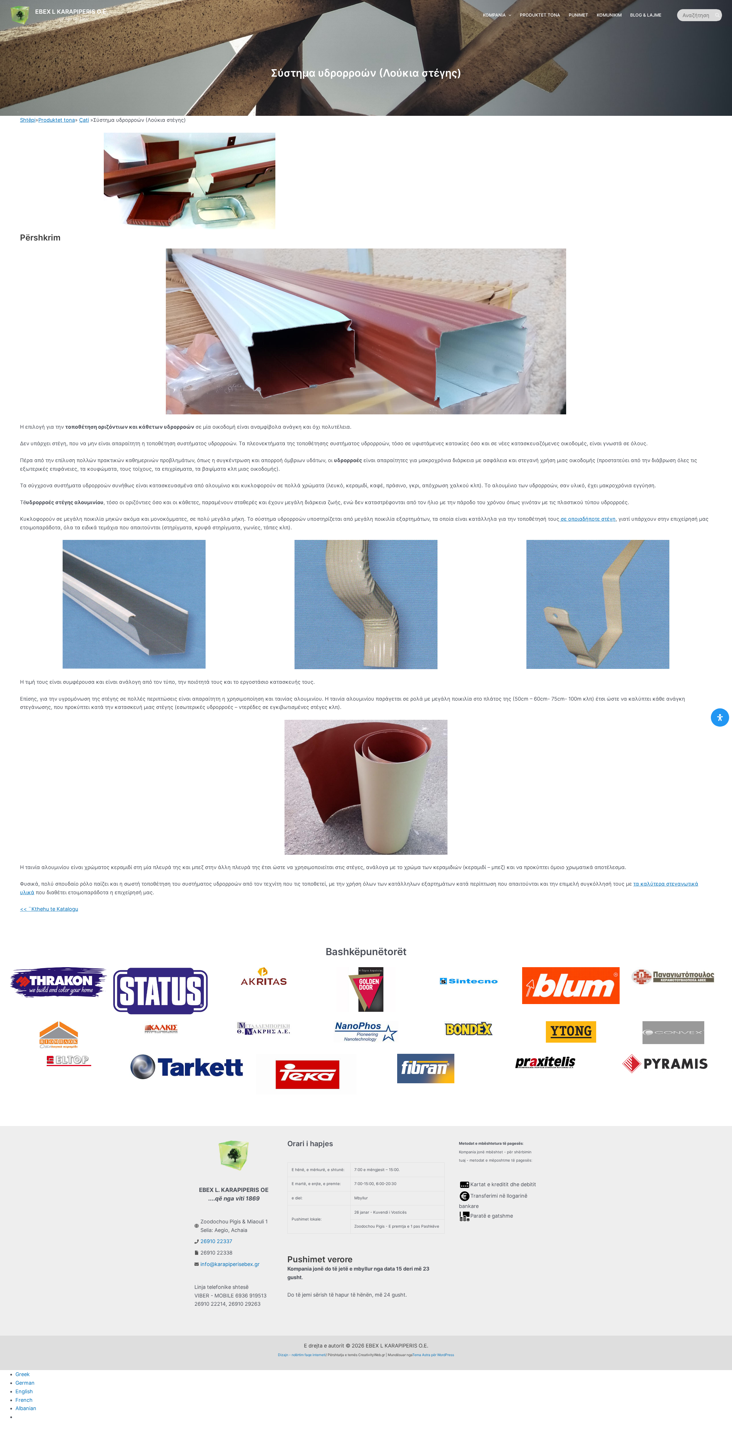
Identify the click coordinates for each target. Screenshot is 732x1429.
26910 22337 (216, 1241)
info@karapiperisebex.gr (230, 1264)
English (24, 1391)
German (25, 1383)
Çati (84, 120)
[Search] (717, 15)
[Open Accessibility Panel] (720, 717)
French (24, 1400)
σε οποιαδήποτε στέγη (587, 519)
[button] (508, 15)
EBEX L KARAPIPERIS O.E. (71, 11)
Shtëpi (27, 120)
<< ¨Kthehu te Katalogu (49, 909)
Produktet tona (56, 120)
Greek (22, 1374)
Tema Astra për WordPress (433, 1355)
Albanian (25, 1408)
